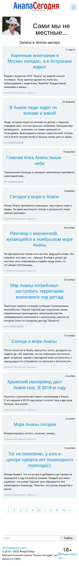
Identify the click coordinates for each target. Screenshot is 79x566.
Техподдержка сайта (14, 547)
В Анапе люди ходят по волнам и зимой (33, 110)
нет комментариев (13, 142)
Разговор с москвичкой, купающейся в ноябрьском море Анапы (39, 239)
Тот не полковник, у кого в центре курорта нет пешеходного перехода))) (39, 459)
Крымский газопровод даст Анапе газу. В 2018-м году (37, 384)
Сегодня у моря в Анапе (34, 196)
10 (63, 510)
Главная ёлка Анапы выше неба (33, 160)
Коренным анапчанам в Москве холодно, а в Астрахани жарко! (40, 61)
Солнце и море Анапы (34, 341)
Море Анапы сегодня (35, 424)
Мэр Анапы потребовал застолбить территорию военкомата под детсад (37, 291)
